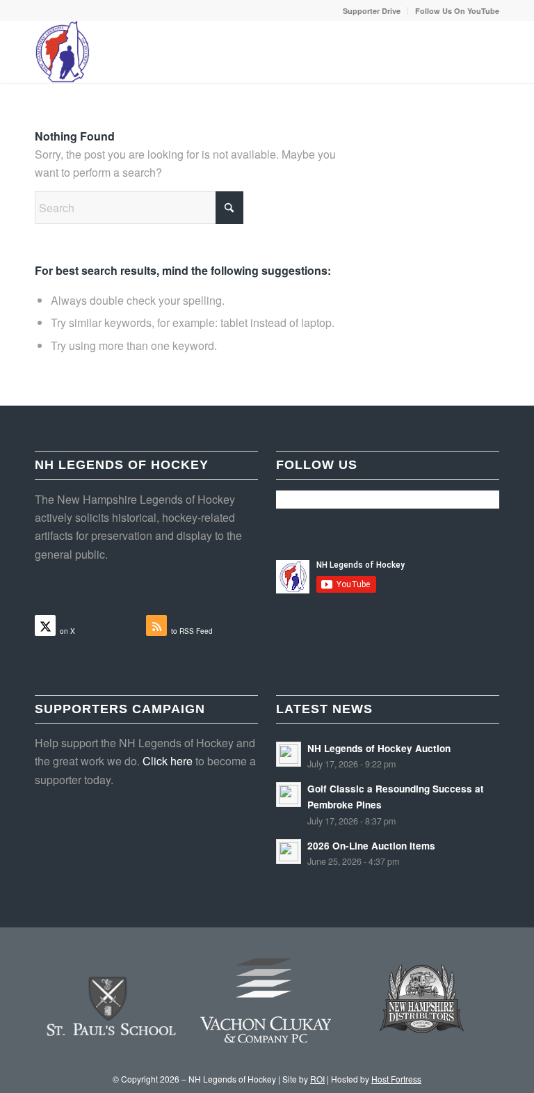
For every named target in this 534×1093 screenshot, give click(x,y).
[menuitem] (372, 11)
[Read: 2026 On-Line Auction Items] (288, 851)
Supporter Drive (371, 11)
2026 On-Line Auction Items (371, 845)
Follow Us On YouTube (457, 11)
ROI (317, 1079)
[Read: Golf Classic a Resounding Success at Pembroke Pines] (288, 794)
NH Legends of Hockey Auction (379, 748)
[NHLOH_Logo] (63, 51)
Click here (168, 761)
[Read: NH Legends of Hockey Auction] (288, 754)
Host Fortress (396, 1079)
